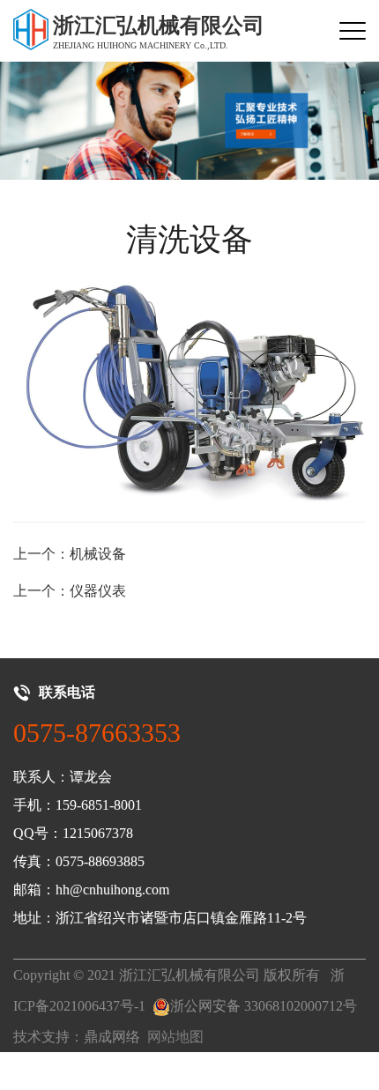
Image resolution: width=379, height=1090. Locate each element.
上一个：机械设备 (69, 553)
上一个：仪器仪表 (69, 590)
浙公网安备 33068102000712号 (263, 1005)
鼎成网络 (112, 1036)
